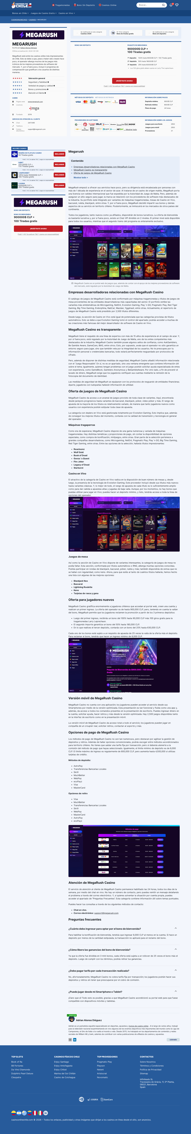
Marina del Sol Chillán (64, 1073)
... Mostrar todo (130, 129)
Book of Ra (16, 1061)
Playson (101, 1065)
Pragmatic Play (104, 1061)
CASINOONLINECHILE (19, 20)
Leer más (173, 1040)
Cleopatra (16, 1077)
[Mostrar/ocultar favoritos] (176, 5)
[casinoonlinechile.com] (21, 5)
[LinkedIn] (74, 1040)
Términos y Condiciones (152, 1065)
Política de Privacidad (150, 1069)
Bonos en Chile (19, 13)
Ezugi (119, 125)
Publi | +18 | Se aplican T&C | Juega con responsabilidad (124, 86)
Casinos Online (109, 5)
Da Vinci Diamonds (20, 1069)
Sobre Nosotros (148, 1061)
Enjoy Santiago (61, 1061)
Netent (100, 1069)
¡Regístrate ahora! (124, 81)
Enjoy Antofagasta (63, 1065)
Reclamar (59, 154)
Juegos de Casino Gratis (43, 13)
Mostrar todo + (81, 177)
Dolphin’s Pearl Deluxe (22, 1073)
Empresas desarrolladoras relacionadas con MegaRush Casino (104, 166)
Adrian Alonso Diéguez (28, 48)
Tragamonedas (62, 5)
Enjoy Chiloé (60, 1069)
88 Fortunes (17, 1065)
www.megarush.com (35, 102)
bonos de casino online (138, 1026)
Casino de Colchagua (64, 1077)
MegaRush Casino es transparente (90, 170)
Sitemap (144, 1073)
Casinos (32, 20)
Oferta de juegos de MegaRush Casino (93, 173)
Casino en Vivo (66, 13)
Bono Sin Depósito (86, 5)
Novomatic (102, 1077)
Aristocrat (102, 1073)
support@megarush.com (106, 913)
